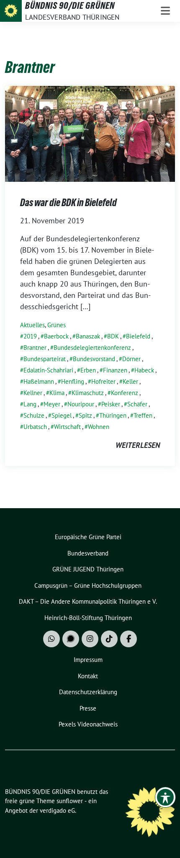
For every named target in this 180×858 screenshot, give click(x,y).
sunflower (70, 801)
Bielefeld (138, 336)
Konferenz (124, 393)
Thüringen (112, 415)
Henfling (72, 381)
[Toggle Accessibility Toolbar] (165, 797)
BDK (113, 336)
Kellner (32, 393)
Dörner (131, 359)
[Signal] (70, 639)
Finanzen (115, 370)
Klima (56, 393)
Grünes (56, 325)
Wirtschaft (67, 427)
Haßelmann (38, 381)
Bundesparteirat (44, 359)
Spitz (85, 415)
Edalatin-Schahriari (48, 370)
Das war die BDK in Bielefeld (68, 202)
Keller (130, 381)
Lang (29, 404)
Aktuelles (32, 325)
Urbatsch (35, 427)
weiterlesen (138, 445)
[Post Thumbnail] (90, 133)
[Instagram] (90, 639)
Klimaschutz (88, 393)
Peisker (110, 404)
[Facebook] (128, 639)
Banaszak (88, 336)
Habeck (144, 370)
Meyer (52, 404)
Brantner (34, 347)
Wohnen (98, 427)
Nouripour (80, 404)
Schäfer (137, 404)
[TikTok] (109, 639)
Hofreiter (103, 381)
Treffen (143, 415)
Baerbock (56, 336)
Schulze (33, 415)
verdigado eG (57, 810)
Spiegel (61, 415)
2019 (30, 336)
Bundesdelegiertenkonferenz (92, 347)
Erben (88, 370)
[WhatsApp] (51, 639)
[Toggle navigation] (165, 11)
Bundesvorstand (94, 359)
